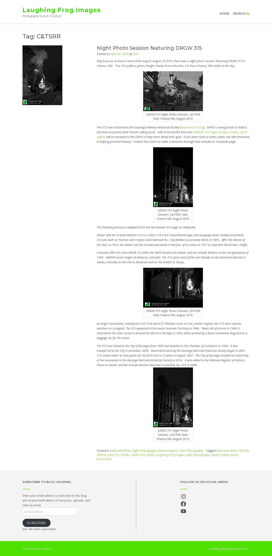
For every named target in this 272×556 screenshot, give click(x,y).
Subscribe (36, 523)
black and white (226, 450)
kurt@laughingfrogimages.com (229, 549)
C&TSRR (243, 450)
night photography (198, 455)
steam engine (220, 455)
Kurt (135, 54)
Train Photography (191, 450)
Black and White (120, 450)
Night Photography (144, 450)
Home (224, 13)
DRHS (150, 455)
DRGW (125, 455)
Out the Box (43, 549)
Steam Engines (167, 450)
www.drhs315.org (192, 127)
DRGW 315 (138, 455)
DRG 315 (113, 455)
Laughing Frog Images (62, 10)
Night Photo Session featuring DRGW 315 (149, 48)
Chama (101, 455)
